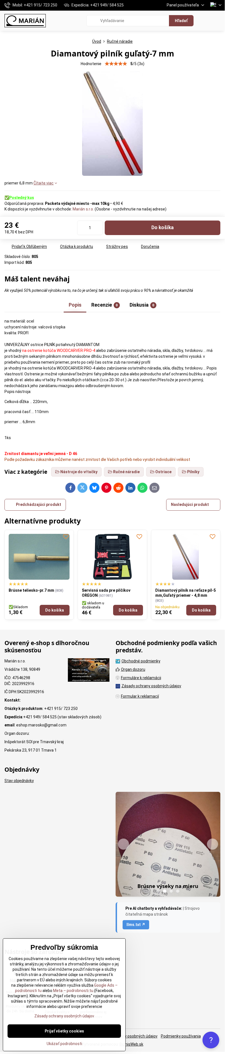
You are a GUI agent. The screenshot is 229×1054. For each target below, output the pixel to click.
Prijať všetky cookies (64, 1031)
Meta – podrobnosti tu (72, 990)
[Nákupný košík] (204, 20)
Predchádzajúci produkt (38, 504)
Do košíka (162, 227)
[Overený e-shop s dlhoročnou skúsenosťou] (88, 670)
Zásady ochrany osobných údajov (128, 1036)
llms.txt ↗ (136, 924)
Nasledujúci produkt (190, 504)
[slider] (116, 63)
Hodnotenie (91, 63)
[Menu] (218, 20)
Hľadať (181, 20)
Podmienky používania (181, 1036)
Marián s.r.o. (83, 209)
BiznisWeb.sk (131, 1044)
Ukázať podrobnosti (64, 1043)
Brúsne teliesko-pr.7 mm (31, 590)
